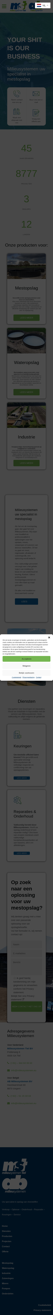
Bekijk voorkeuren (26, 673)
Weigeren (26, 666)
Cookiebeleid (16, 677)
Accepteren (26, 659)
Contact (38, 677)
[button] (49, 637)
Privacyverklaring (29, 677)
